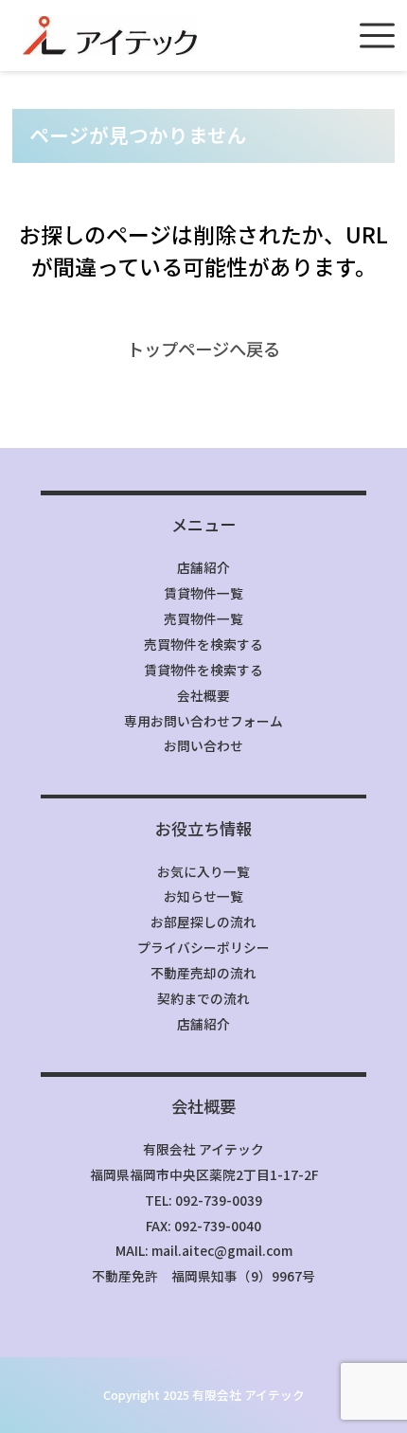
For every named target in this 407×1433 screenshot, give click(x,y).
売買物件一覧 (203, 618)
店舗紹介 (203, 567)
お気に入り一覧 (203, 871)
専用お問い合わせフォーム (203, 720)
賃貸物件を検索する (203, 669)
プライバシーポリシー (203, 947)
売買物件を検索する (203, 644)
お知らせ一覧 (203, 896)
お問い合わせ (203, 745)
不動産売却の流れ (203, 972)
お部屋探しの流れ (203, 921)
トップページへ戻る (203, 348)
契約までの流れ (203, 998)
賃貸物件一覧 (203, 592)
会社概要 (203, 695)
